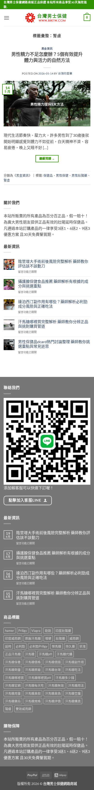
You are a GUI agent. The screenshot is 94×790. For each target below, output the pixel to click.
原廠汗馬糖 (33, 638)
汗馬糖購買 (73, 701)
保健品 (48, 175)
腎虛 (7, 180)
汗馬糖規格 (33, 701)
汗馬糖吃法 (73, 670)
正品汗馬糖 (13, 654)
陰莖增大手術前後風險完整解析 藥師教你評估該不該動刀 (53, 263)
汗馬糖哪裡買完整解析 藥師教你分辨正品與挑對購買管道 (53, 323)
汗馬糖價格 (33, 662)
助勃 (48, 631)
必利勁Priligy (38, 646)
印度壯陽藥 (63, 631)
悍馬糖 (56, 646)
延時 (8, 646)
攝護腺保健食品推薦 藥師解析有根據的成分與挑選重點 (53, 283)
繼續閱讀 (47, 158)
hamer (9, 631)
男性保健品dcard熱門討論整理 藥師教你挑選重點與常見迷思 (54, 343)
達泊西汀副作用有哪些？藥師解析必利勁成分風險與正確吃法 (52, 303)
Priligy (22, 631)
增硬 (48, 638)
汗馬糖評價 (53, 701)
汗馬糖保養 (13, 662)
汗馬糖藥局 (13, 701)
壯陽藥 (60, 638)
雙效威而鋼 (23, 709)
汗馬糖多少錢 (64, 678)
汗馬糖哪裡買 (14, 678)
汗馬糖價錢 (53, 662)
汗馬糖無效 (56, 685)
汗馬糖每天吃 (34, 685)
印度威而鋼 (13, 638)
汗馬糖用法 (76, 685)
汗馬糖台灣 (53, 670)
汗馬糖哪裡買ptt (39, 678)
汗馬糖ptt (45, 654)
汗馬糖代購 (64, 654)
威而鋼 (74, 638)
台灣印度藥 (65, 73)
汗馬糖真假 (33, 693)
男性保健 (62, 175)
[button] (6, 18)
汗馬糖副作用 (74, 662)
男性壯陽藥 (79, 175)
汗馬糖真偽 (53, 693)
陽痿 (8, 709)
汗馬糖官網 (13, 685)
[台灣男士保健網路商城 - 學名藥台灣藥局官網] (47, 18)
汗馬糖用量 (13, 693)
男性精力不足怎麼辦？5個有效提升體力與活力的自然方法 (47, 57)
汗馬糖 (29, 654)
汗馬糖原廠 (33, 670)
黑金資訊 (47, 48)
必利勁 (20, 646)
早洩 (82, 646)
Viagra (35, 631)
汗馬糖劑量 (13, 670)
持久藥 (70, 646)
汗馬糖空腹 (73, 693)
